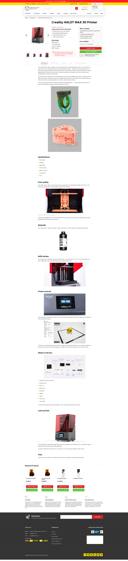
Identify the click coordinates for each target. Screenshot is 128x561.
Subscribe (97, 517)
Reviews (64, 63)
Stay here (93, 9)
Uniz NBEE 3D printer (61, 478)
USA (95, 3)
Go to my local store (95, 8)
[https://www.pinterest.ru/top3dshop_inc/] (101, 554)
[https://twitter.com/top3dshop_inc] (91, 554)
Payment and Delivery (81, 63)
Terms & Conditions (56, 541)
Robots (44, 13)
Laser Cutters (73, 13)
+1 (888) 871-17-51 (34, 3)
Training (96, 13)
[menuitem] (28, 13)
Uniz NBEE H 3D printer (78, 478)
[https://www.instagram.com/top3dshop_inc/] (88, 554)
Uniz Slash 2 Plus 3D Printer (46, 479)
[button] (26, 35)
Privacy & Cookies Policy (56, 543)
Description (44, 63)
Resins (58, 13)
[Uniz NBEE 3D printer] (63, 473)
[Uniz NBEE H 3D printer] (78, 473)
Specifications (55, 63)
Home (26, 17)
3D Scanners (37, 13)
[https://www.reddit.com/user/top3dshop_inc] (98, 554)
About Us (53, 531)
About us (89, 13)
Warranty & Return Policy (57, 538)
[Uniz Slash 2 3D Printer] (32, 473)
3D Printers (28, 13)
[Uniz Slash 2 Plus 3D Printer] (47, 473)
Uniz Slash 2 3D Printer (31, 478)
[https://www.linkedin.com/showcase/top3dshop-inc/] (94, 554)
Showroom (54, 534)
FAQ (70, 63)
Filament (52, 13)
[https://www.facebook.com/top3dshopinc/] (85, 554)
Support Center (74, 3)
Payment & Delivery (84, 3)
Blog (102, 13)
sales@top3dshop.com (34, 535)
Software (65, 13)
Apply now (91, 44)
